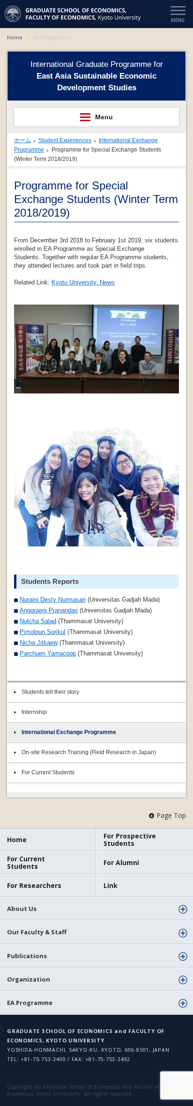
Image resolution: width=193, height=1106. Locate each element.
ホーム (22, 140)
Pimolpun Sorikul (43, 631)
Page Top (171, 815)
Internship (34, 712)
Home (14, 37)
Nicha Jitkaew (39, 642)
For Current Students (48, 772)
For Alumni (121, 862)
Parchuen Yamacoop (48, 653)
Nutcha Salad (38, 621)
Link (111, 885)
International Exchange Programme (69, 732)
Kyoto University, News (83, 282)
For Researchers (34, 885)
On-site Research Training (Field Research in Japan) (89, 752)
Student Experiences (64, 140)
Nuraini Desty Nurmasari (53, 599)
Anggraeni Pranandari (49, 610)
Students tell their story (50, 692)
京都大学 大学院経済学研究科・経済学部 (74, 14)
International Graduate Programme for (96, 76)
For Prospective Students (130, 839)
